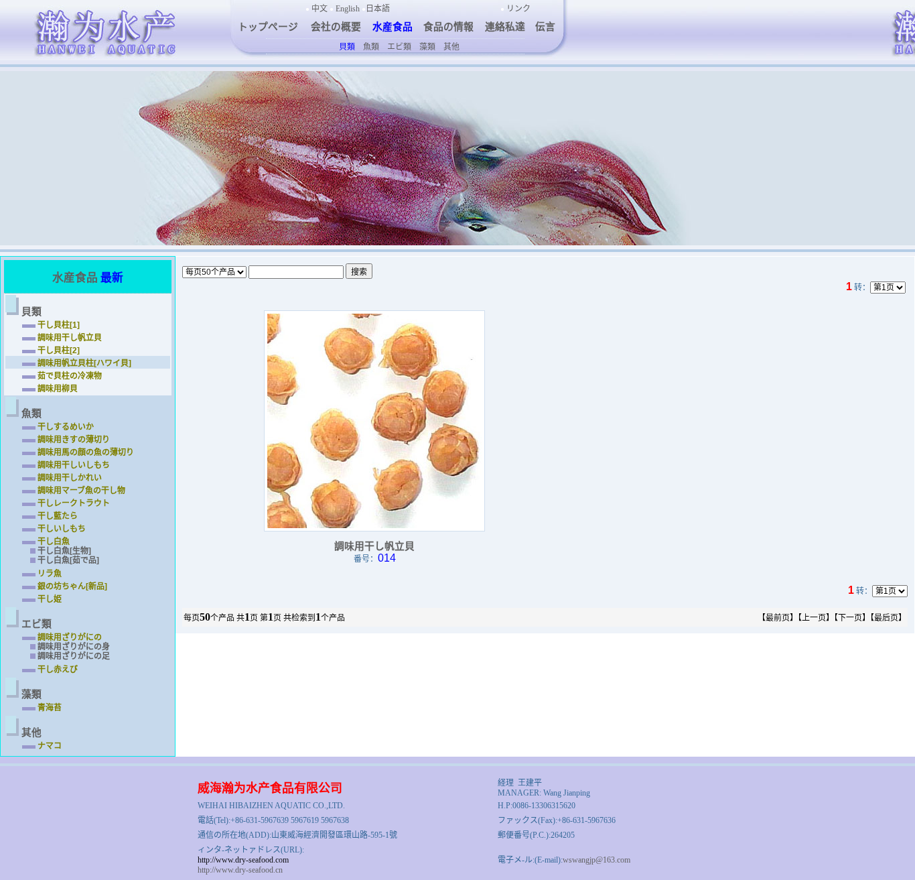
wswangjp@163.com (596, 860)
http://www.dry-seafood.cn (240, 870)
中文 (319, 8)
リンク (518, 8)
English (348, 8)
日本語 (378, 8)
